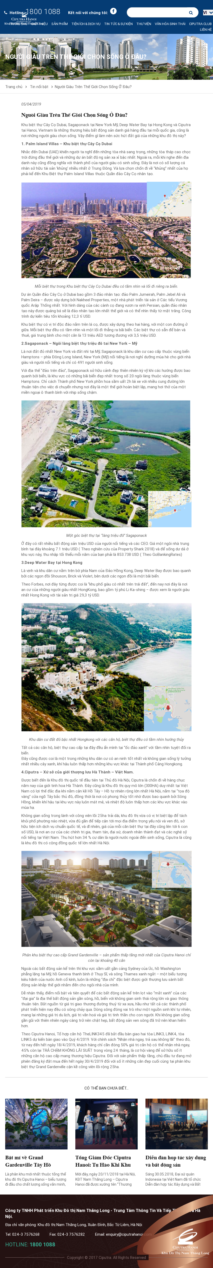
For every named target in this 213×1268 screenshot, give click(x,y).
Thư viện (143, 24)
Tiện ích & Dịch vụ (86, 24)
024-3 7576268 (25, 1234)
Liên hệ (206, 29)
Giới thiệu (39, 24)
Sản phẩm (59, 24)
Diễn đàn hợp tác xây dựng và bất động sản (175, 1160)
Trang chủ (18, 24)
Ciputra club (200, 24)
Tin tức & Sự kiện (118, 24)
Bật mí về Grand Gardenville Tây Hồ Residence (28, 1164)
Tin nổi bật (39, 86)
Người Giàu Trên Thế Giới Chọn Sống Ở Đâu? (93, 86)
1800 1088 (42, 1244)
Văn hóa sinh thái (170, 24)
